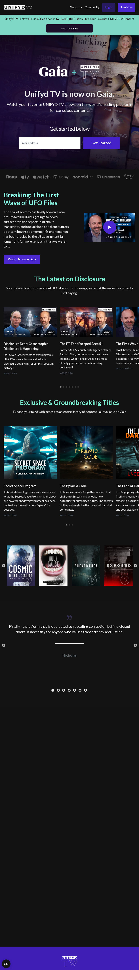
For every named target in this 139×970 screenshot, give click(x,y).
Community (92, 7)
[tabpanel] (69, 635)
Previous (3, 566)
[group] (30, 322)
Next (135, 566)
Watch (74, 7)
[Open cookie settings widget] (6, 963)
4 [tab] (69, 690)
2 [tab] (58, 690)
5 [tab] (75, 690)
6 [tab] (80, 690)
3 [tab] (64, 690)
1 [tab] (53, 690)
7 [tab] (86, 690)
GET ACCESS (69, 28)
